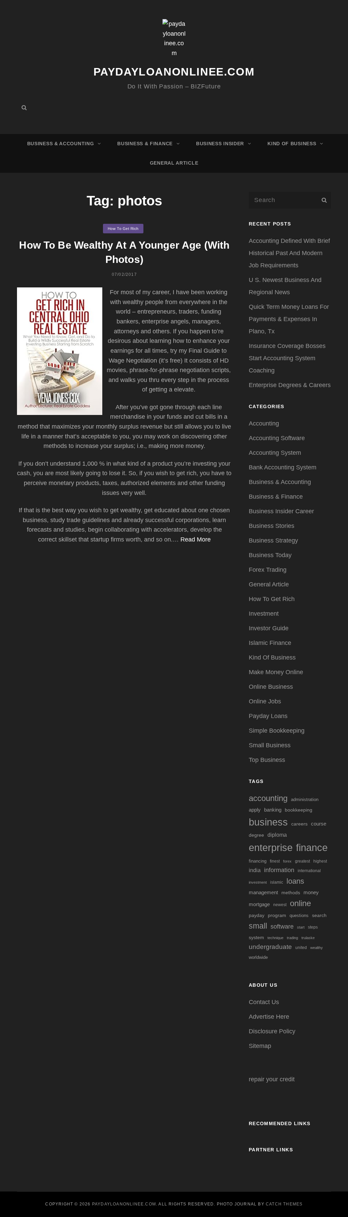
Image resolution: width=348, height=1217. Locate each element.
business (268, 822)
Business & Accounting (60, 143)
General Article (174, 163)
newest (279, 904)
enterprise (271, 847)
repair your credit (272, 1079)
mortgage (259, 904)
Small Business (270, 745)
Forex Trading (267, 569)
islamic (276, 882)
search (319, 915)
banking (272, 810)
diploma (277, 835)
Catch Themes (284, 1204)
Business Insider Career (281, 511)
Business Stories (271, 525)
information (279, 870)
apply (255, 810)
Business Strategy (273, 540)
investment (258, 882)
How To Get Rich (123, 229)
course (318, 824)
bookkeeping (298, 810)
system (256, 937)
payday (256, 915)
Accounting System (275, 452)
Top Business (267, 759)
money (311, 892)
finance (312, 847)
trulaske (308, 938)
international (309, 870)
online (300, 903)
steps (313, 927)
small (258, 925)
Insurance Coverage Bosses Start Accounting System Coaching (287, 358)
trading (292, 938)
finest (275, 861)
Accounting (264, 423)
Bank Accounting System (282, 467)
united (301, 947)
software (282, 926)
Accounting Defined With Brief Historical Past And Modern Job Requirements (289, 253)
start (300, 927)
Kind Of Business (291, 143)
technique (275, 938)
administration (304, 799)
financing (257, 861)
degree (256, 835)
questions (299, 915)
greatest (302, 861)
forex (287, 861)
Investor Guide (269, 628)
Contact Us (264, 1002)
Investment (264, 613)
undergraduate (270, 946)
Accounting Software (277, 438)
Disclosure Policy (272, 1031)
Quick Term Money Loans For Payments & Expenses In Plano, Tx (289, 319)
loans (295, 881)
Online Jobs (265, 701)
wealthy (316, 948)
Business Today (270, 555)
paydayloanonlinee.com (174, 72)
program (277, 915)
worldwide (258, 957)
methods (290, 892)
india (255, 870)
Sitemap (260, 1046)
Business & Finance (145, 143)
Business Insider (220, 143)
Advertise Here (269, 1016)
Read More (195, 539)
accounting (268, 798)
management (263, 892)
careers (299, 824)
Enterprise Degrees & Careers (290, 385)
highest (320, 861)
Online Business (271, 686)
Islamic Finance (270, 642)
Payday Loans (268, 716)
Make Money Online (276, 672)
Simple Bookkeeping (276, 730)
